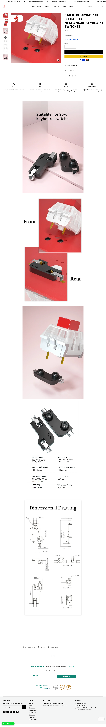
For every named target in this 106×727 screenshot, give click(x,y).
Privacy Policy (32, 717)
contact (31, 705)
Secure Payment (54, 647)
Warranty (42, 647)
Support (47, 6)
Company (70, 6)
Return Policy (32, 715)
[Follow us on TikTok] (17, 712)
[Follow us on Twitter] (7, 712)
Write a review (67, 676)
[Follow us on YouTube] (14, 712)
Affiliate (64, 6)
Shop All (39, 6)
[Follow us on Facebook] (4, 712)
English (89, 6)
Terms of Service (33, 719)
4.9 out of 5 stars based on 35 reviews (56, 666)
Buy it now (83, 56)
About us (31, 703)
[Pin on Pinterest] (72, 76)
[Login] (98, 6)
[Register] (24, 707)
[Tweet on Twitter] (75, 75)
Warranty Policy (32, 710)
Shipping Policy (32, 712)
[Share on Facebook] (69, 76)
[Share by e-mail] (78, 75)
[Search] (95, 6)
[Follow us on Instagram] (11, 712)
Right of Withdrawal (8, 723)
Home (33, 6)
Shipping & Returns (30, 647)
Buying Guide (56, 6)
